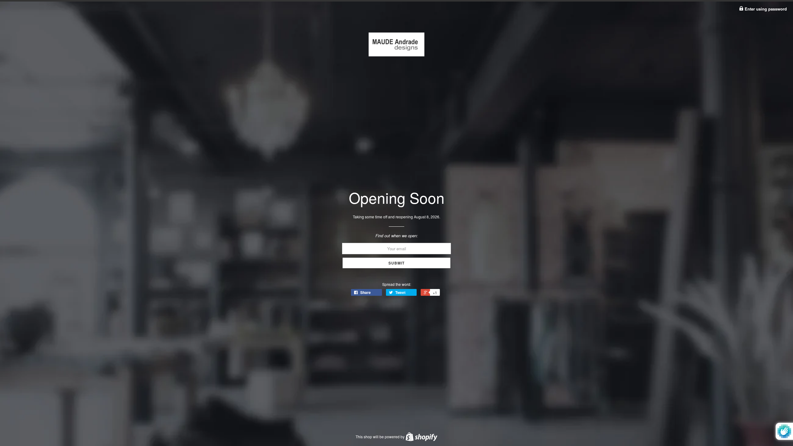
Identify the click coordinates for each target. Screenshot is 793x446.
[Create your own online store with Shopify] (421, 436)
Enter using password (765, 9)
